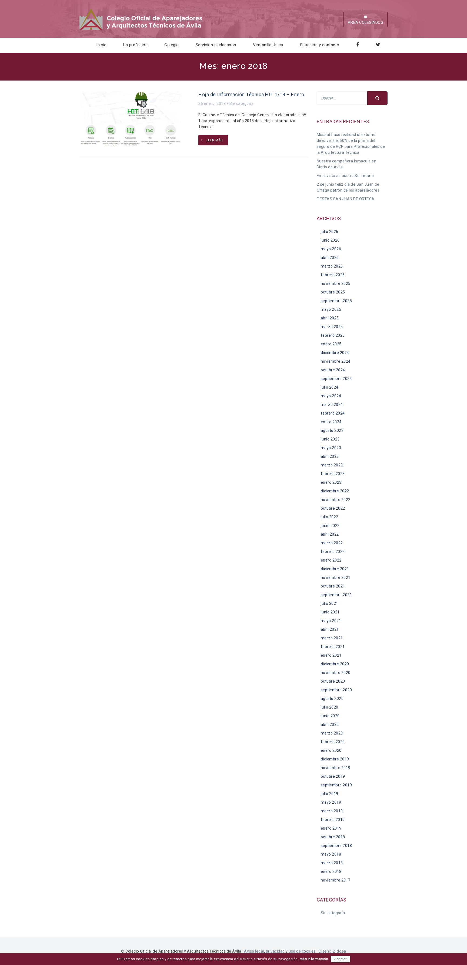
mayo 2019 (331, 802)
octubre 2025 (333, 292)
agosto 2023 (332, 430)
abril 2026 (330, 257)
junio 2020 (330, 716)
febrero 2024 (333, 413)
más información (314, 959)
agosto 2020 (332, 698)
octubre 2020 (333, 681)
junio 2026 (330, 240)
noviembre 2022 (336, 499)
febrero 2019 (333, 819)
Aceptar (340, 959)
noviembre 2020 (336, 672)
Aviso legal (254, 951)
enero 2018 (331, 871)
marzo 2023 (332, 465)
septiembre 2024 (336, 378)
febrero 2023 (333, 474)
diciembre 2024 (335, 352)
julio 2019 (329, 794)
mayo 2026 (331, 249)
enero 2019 (331, 828)
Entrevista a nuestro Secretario (345, 175)
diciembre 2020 (335, 664)
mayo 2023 (331, 448)
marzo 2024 (332, 404)
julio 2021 (329, 603)
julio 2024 (329, 387)
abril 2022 (330, 534)
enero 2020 (331, 750)
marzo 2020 (332, 733)
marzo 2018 (332, 863)
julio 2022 (329, 517)
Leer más (214, 140)
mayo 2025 (331, 309)
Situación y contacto (319, 44)
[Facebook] (357, 45)
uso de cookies (302, 951)
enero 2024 (331, 422)
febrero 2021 (333, 647)
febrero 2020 (333, 742)
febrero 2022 (333, 551)
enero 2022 (331, 560)
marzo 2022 (332, 543)
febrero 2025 (333, 335)
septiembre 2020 (336, 690)
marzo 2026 (332, 266)
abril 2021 (330, 629)
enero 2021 (331, 655)
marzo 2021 (332, 638)
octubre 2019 (333, 776)
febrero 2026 (333, 275)
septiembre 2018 (336, 845)
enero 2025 (331, 344)
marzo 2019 (332, 811)
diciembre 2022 (335, 491)
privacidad (275, 951)
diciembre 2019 (335, 759)
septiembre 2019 (336, 785)
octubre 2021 (333, 586)
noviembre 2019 (336, 768)
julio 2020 (329, 707)
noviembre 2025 (336, 283)
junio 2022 (330, 525)
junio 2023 (330, 439)
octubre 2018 (333, 837)
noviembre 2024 (336, 361)
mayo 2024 (331, 396)
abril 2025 (330, 318)
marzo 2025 (332, 327)
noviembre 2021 (336, 577)
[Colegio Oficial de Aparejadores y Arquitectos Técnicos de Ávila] (141, 18)
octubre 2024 (333, 370)
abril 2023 (330, 456)
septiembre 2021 (336, 595)
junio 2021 (330, 612)
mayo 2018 (331, 854)
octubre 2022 (333, 508)
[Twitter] (378, 45)
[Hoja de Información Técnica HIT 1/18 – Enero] (130, 118)
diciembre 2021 (335, 569)
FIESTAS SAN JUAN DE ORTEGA (346, 199)
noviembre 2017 (336, 880)
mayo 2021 (331, 621)
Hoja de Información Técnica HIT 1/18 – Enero (251, 94)
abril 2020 (330, 724)
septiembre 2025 (336, 301)
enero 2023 (331, 482)
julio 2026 (329, 231)
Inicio (101, 44)
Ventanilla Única (268, 44)
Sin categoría (241, 103)
